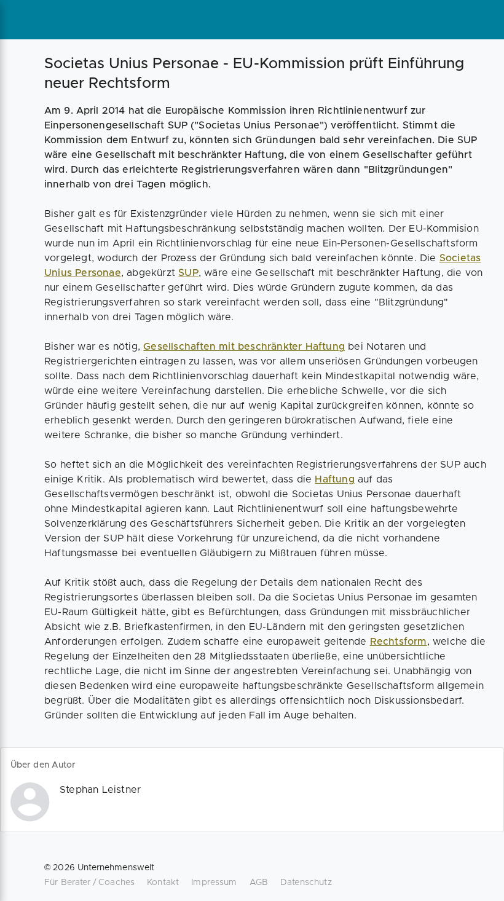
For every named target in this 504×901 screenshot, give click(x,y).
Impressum (214, 882)
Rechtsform (398, 642)
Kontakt (163, 882)
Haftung (334, 479)
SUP (188, 273)
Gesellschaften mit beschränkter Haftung (244, 347)
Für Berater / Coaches (89, 882)
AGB (259, 882)
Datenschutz (306, 882)
